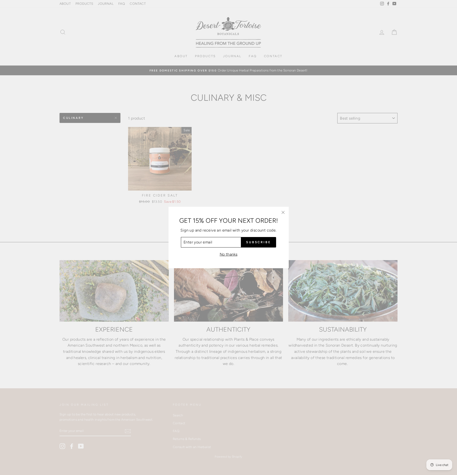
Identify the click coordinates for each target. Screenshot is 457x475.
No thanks (229, 254)
